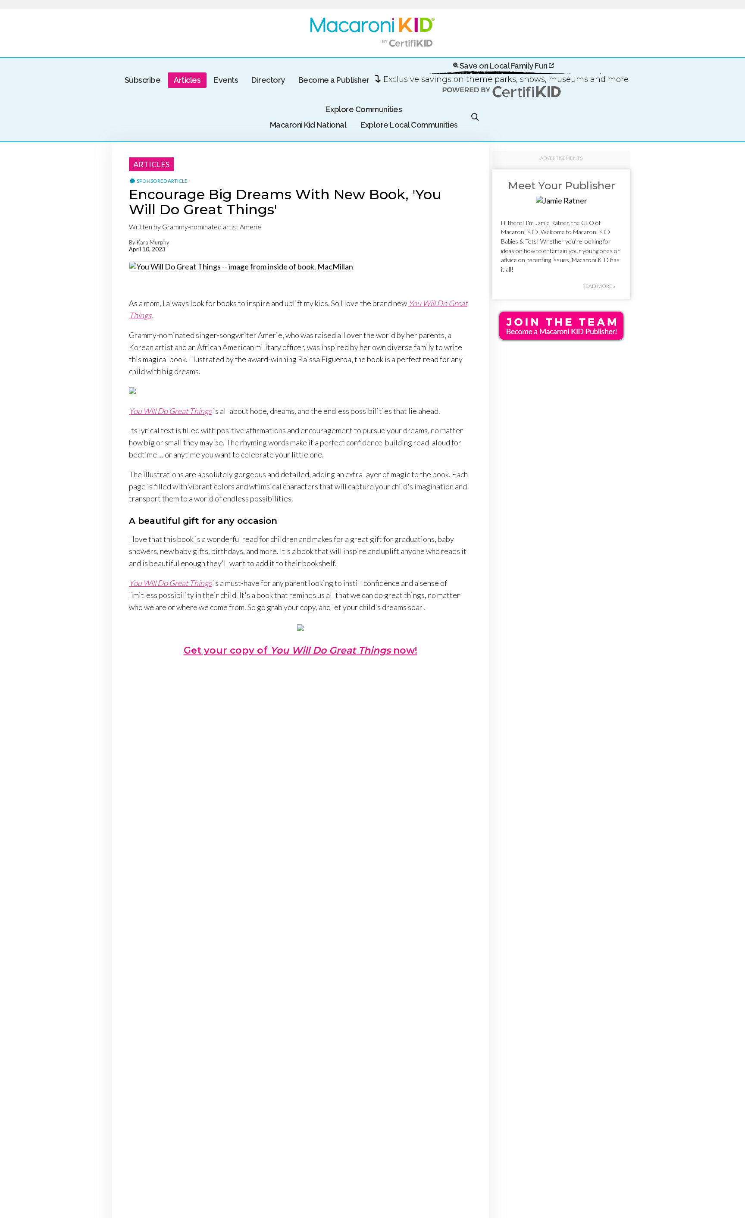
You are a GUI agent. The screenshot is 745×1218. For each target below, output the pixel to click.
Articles (187, 80)
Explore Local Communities (409, 124)
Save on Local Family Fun (503, 65)
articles (151, 164)
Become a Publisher (333, 80)
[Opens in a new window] (132, 391)
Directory (268, 80)
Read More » (598, 286)
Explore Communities (364, 109)
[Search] (475, 117)
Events (226, 80)
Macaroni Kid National (308, 124)
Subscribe (143, 80)
